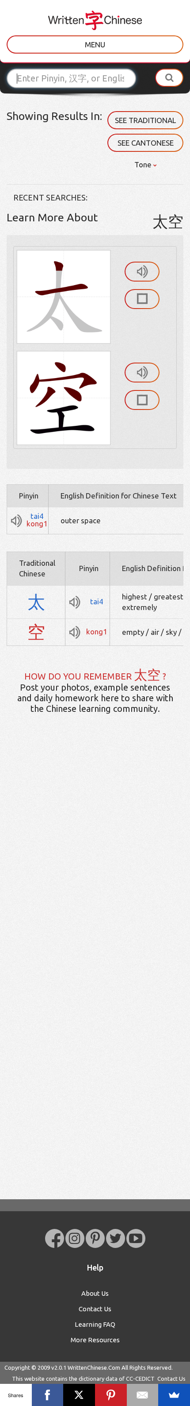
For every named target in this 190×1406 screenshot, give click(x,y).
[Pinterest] (111, 1395)
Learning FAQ (95, 1324)
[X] (79, 1395)
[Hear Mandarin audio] (142, 272)
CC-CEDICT (140, 1378)
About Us (95, 1293)
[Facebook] (48, 1395)
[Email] (143, 1395)
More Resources (95, 1340)
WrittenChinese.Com (94, 1367)
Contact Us (95, 1309)
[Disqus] (95, 860)
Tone (143, 164)
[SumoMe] (174, 1395)
